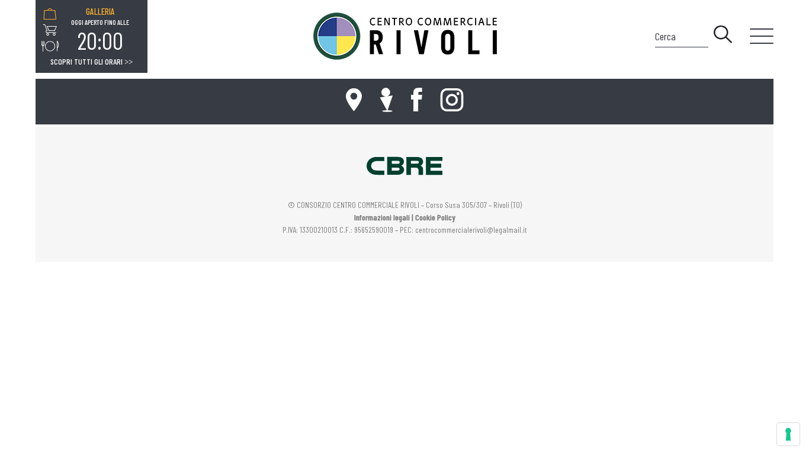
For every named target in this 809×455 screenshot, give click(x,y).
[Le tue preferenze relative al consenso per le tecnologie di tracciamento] (788, 434)
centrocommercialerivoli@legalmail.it (471, 230)
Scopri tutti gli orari (91, 61)
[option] (100, 30)
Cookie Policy (435, 217)
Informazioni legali (382, 217)
